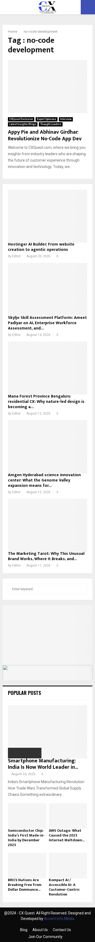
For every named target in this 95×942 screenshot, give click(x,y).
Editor (16, 256)
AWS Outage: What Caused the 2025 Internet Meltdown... (66, 835)
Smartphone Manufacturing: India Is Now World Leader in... (43, 764)
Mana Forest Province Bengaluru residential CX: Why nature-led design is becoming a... (46, 402)
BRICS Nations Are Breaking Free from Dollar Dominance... (24, 885)
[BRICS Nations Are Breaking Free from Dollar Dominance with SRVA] (27, 865)
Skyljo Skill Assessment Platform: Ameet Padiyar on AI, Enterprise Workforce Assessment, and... (47, 323)
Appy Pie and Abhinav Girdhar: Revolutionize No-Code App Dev (45, 135)
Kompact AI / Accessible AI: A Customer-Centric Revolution (64, 887)
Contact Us (62, 930)
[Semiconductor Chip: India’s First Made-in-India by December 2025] (27, 816)
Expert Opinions (46, 119)
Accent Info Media (59, 918)
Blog (23, 930)
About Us (40, 930)
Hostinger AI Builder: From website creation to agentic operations (41, 247)
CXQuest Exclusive (21, 119)
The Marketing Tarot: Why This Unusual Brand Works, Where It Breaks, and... (46, 556)
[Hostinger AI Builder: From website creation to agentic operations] (47, 216)
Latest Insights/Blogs (22, 124)
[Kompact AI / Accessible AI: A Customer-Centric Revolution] (68, 865)
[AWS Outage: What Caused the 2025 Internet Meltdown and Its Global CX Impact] (68, 816)
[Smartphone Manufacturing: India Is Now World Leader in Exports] (47, 731)
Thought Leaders (50, 124)
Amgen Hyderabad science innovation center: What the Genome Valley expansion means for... (44, 480)
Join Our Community (45, 937)
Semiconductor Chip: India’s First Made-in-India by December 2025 (26, 837)
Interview (66, 119)
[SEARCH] (81, 589)
